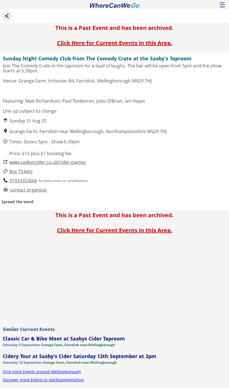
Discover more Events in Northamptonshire (43, 379)
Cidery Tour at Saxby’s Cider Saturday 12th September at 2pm (79, 356)
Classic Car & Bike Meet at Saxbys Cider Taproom (64, 338)
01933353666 (23, 181)
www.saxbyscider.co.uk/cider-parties (47, 162)
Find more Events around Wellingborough (42, 371)
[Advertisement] (114, 279)
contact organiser (28, 190)
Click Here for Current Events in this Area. (114, 43)
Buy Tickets (21, 171)
